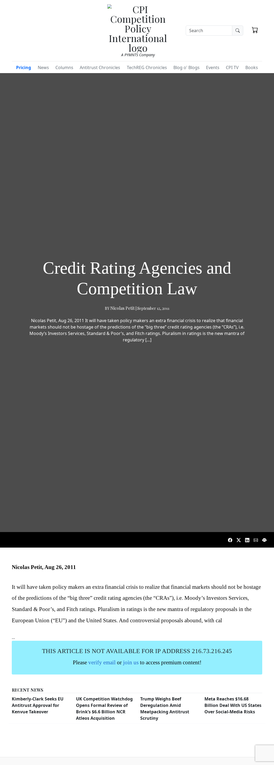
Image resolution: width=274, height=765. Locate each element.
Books (251, 67)
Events (212, 67)
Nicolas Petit (122, 308)
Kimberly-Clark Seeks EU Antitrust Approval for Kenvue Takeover (37, 705)
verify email (102, 662)
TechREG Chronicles (147, 67)
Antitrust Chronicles (100, 67)
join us (131, 662)
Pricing (23, 67)
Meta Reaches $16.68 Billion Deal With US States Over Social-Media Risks (232, 705)
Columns (64, 67)
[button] (255, 30)
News (43, 67)
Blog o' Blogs (186, 67)
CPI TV (232, 67)
